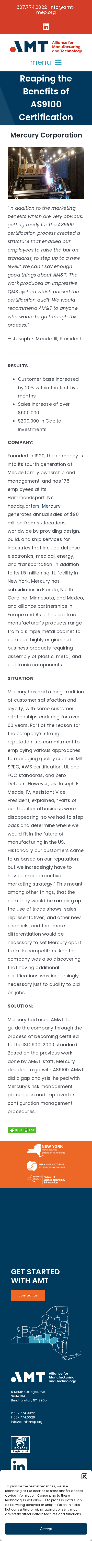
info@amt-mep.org (26, 1422)
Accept (46, 1529)
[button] (84, 1476)
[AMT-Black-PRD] (46, 41)
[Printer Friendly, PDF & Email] (22, 1131)
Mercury (51, 506)
